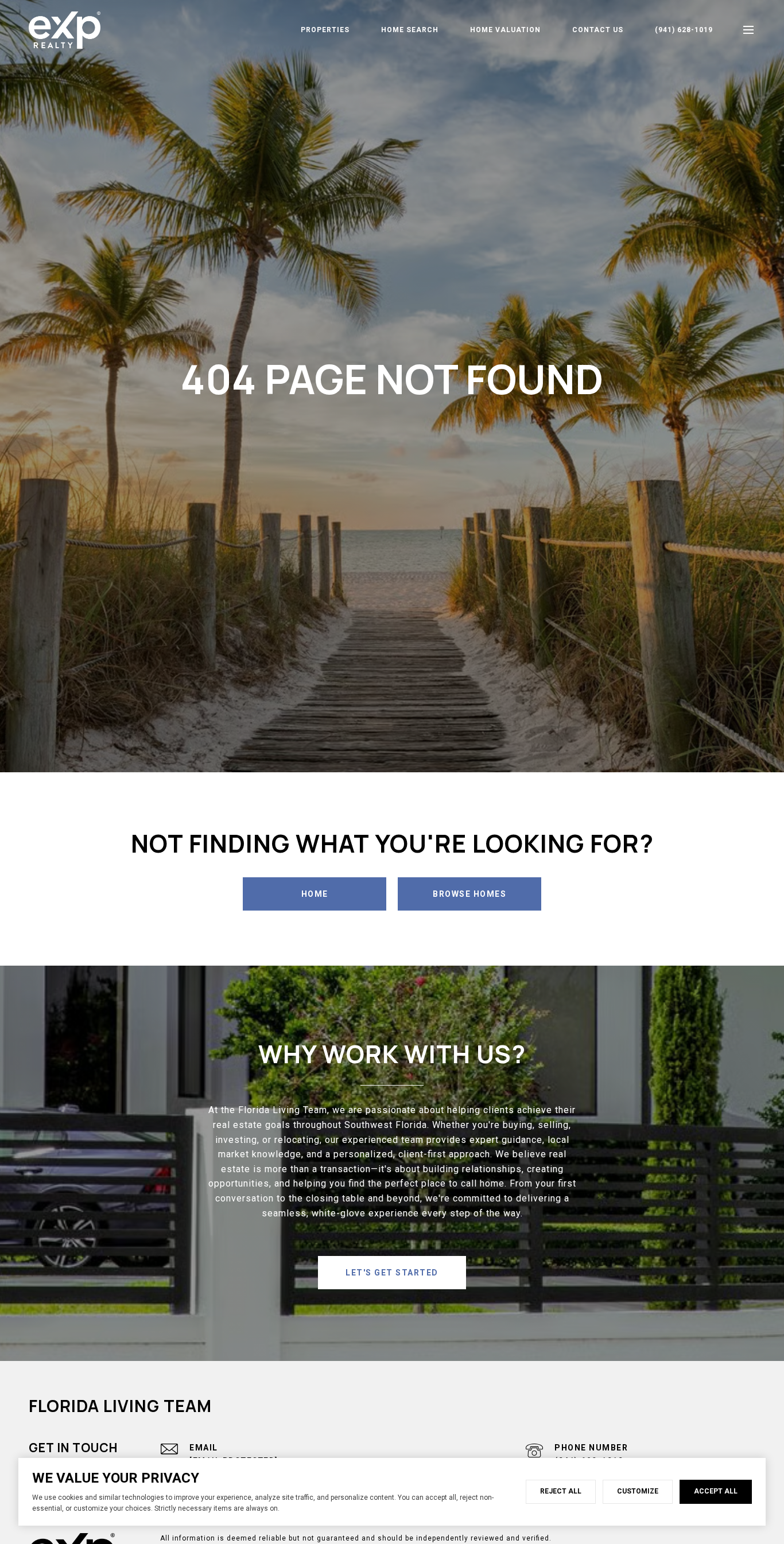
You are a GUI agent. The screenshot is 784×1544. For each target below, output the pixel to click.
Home (314, 894)
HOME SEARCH (409, 30)
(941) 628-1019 (684, 30)
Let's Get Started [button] (392, 1272)
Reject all (560, 1491)
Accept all (716, 1491)
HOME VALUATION (505, 30)
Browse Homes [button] (469, 894)
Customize (637, 1491)
